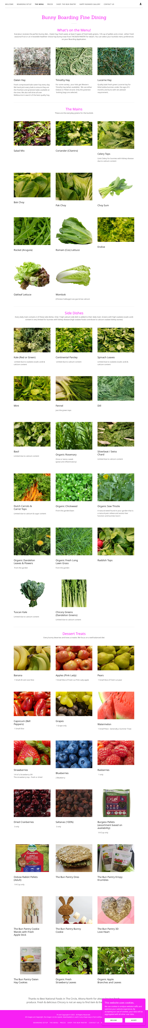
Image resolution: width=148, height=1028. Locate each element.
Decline (113, 1020)
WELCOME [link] (9, 4)
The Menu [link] (39, 4)
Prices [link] (50, 4)
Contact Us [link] (109, 4)
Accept (134, 1020)
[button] (140, 4)
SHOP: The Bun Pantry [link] (66, 4)
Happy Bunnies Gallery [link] (90, 4)
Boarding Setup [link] (24, 4)
